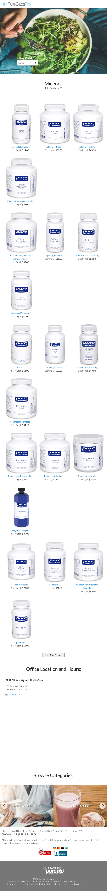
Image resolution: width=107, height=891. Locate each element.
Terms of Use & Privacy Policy (52, 831)
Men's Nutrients (20, 584)
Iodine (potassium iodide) (87, 255)
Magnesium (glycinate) (54, 476)
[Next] (102, 806)
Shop (14, 831)
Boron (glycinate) (20, 146)
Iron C (20, 367)
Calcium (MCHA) (87, 146)
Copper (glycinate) (53, 255)
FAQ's (81, 831)
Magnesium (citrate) (20, 421)
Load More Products (53, 655)
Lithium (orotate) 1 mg (87, 367)
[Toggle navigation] (103, 4)
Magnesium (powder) (87, 476)
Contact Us (15, 694)
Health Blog (22, 831)
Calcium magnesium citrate (20, 201)
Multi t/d (53, 584)
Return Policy (71, 831)
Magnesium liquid (20, 530)
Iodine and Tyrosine (20, 313)
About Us (6, 831)
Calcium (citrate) (54, 146)
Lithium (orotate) (53, 367)
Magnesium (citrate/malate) (20, 476)
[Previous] (4, 806)
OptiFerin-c (20, 642)
